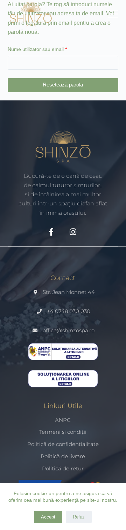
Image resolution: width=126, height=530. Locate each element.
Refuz (79, 517)
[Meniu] (113, 14)
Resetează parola (63, 85)
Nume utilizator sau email (49, 48)
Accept (48, 517)
